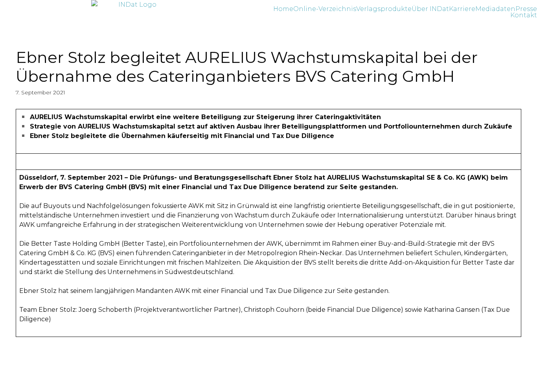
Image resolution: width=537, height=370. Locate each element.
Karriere (462, 9)
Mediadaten (495, 9)
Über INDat (430, 9)
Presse (526, 9)
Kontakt (523, 15)
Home (283, 9)
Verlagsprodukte (384, 9)
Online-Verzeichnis (324, 9)
